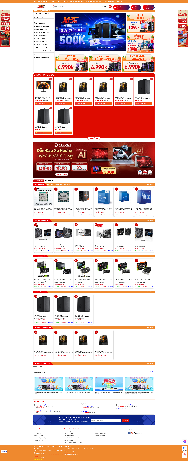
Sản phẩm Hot (39, 180)
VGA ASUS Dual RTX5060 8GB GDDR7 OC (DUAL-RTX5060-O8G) (42, 280)
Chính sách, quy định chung (70, 431)
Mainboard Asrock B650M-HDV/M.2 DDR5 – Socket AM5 (84, 244)
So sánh (51, 214)
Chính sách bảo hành (68, 440)
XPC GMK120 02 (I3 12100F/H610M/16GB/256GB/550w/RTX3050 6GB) (83, 98)
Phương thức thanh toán (99, 435)
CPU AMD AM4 (58, 184)
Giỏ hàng (44, 214)
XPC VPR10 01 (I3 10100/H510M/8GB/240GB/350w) (62, 127)
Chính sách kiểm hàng (68, 433)
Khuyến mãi (69, 1)
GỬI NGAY (125, 420)
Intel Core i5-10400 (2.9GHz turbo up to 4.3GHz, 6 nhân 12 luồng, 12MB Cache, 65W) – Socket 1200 (143, 209)
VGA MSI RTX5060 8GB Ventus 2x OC (62, 279)
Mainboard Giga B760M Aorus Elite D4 (62, 244)
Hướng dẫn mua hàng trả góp (100, 433)
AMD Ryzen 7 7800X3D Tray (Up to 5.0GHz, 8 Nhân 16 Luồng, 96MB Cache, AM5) (63, 209)
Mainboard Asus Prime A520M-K (142, 244)
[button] (89, 50)
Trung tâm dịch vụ (82, 1)
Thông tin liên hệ (37, 433)
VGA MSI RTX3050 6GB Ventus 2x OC (103, 279)
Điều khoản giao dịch (38, 440)
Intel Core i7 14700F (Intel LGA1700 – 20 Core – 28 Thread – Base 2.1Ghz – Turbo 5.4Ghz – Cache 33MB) (123, 209)
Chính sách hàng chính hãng (40, 437)
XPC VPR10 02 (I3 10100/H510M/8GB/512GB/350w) (42, 127)
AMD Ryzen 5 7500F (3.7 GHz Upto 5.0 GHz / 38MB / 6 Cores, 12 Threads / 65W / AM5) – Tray (43, 209)
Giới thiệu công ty (37, 431)
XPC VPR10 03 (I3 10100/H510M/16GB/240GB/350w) (142, 98)
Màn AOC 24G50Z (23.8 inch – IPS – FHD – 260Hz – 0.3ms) (43, 98)
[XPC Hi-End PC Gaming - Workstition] (129, 433)
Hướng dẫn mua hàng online (100, 431)
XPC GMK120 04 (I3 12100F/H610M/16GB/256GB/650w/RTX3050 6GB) (63, 98)
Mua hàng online (56, 1)
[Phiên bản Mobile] (141, 433)
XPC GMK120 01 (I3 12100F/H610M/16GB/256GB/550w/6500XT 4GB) (123, 98)
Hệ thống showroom (41, 1)
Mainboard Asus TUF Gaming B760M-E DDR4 (123, 244)
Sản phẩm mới (49, 180)
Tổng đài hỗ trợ (96, 1)
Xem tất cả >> (150, 184)
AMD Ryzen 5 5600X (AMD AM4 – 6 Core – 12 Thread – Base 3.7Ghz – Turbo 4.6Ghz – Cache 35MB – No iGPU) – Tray (83, 209)
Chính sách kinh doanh (38, 435)
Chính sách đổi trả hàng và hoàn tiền (72, 437)
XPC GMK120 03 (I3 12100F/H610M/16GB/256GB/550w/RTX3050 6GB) (103, 98)
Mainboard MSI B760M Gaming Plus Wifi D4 (103, 244)
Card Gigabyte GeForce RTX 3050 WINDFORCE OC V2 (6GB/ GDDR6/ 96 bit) (143, 280)
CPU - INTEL (50, 184)
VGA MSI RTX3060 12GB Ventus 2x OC (123, 279)
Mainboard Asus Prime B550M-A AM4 (42, 244)
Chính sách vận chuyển (69, 435)
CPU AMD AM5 (67, 184)
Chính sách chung (109, 1)
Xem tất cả (94, 138)
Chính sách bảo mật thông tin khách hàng (73, 442)
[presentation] (55, 32)
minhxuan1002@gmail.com (42, 457)
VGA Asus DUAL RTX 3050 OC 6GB (82, 279)
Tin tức (121, 1)
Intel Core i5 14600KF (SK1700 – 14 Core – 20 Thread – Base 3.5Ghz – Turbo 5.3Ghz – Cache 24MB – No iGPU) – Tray (104, 209)
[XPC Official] (132, 433)
